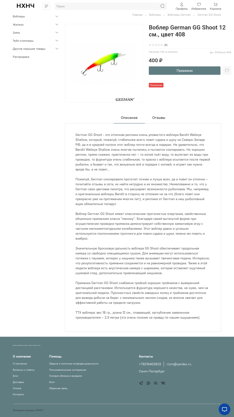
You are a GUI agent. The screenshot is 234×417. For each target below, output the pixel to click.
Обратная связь (58, 388)
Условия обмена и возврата (65, 375)
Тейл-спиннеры (23, 40)
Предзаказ (185, 70)
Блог (15, 375)
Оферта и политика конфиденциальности (73, 363)
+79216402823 (150, 364)
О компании (20, 363)
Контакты (18, 394)
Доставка (18, 382)
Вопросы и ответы (24, 369)
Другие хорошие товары (29, 48)
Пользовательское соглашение (67, 369)
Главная (137, 14)
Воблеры (155, 14)
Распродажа (21, 57)
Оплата (17, 388)
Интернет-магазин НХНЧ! (28, 410)
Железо (18, 24)
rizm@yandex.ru (179, 364)
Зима (16, 32)
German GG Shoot (209, 14)
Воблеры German (179, 14)
